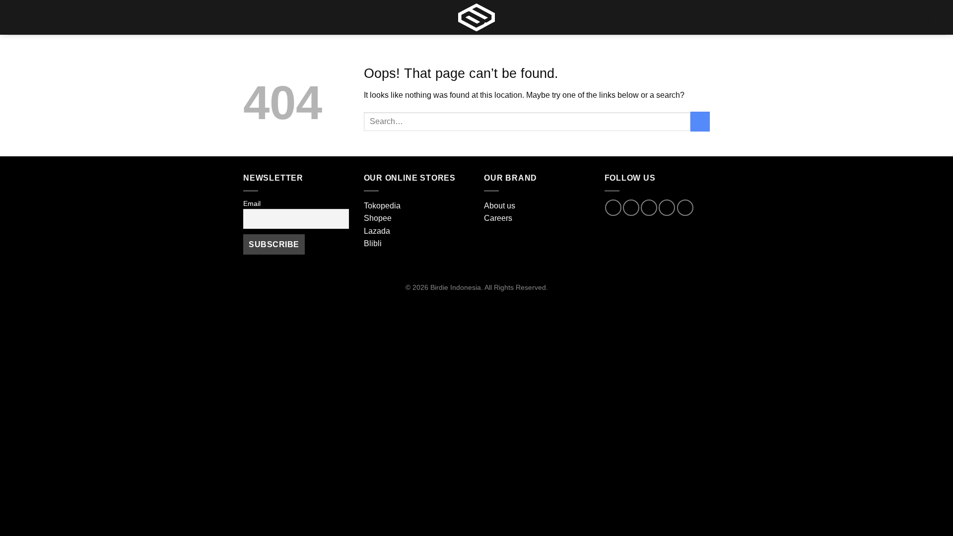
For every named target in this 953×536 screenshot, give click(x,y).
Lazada (377, 231)
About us (499, 205)
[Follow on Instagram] (631, 208)
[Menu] (13, 17)
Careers (498, 218)
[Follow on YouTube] (685, 208)
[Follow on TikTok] (649, 208)
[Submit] (700, 121)
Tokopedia (382, 205)
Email (252, 203)
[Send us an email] (667, 208)
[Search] (917, 17)
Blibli (373, 243)
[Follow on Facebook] (613, 208)
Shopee (378, 218)
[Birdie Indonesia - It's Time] (476, 17)
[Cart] (941, 17)
